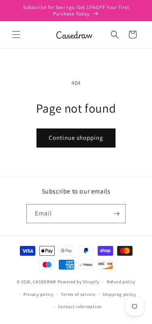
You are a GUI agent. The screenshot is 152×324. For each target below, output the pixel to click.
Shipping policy (119, 294)
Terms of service (78, 294)
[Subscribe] (116, 213)
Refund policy (121, 282)
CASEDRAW (44, 282)
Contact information (80, 306)
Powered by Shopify (78, 282)
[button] (16, 34)
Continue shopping (76, 137)
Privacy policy (39, 294)
